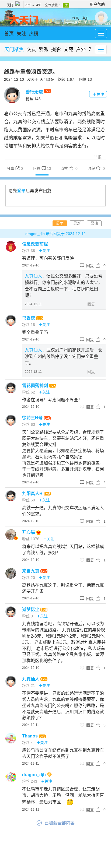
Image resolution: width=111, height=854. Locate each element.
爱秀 (43, 49)
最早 (60, 223)
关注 (21, 33)
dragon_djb (34, 774)
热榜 (34, 33)
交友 (31, 49)
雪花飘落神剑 (35, 385)
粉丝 (33, 99)
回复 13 (85, 79)
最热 (94, 223)
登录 (75, 18)
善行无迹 (35, 92)
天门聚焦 (14, 49)
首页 (9, 33)
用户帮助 (97, 4)
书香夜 (29, 318)
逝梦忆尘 (31, 609)
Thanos (30, 736)
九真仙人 (33, 276)
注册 (85, 18)
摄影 (56, 49)
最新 (77, 223)
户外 (81, 49)
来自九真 (31, 571)
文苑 (68, 49)
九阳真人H (33, 493)
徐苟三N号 (33, 418)
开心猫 (29, 532)
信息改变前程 (35, 244)
